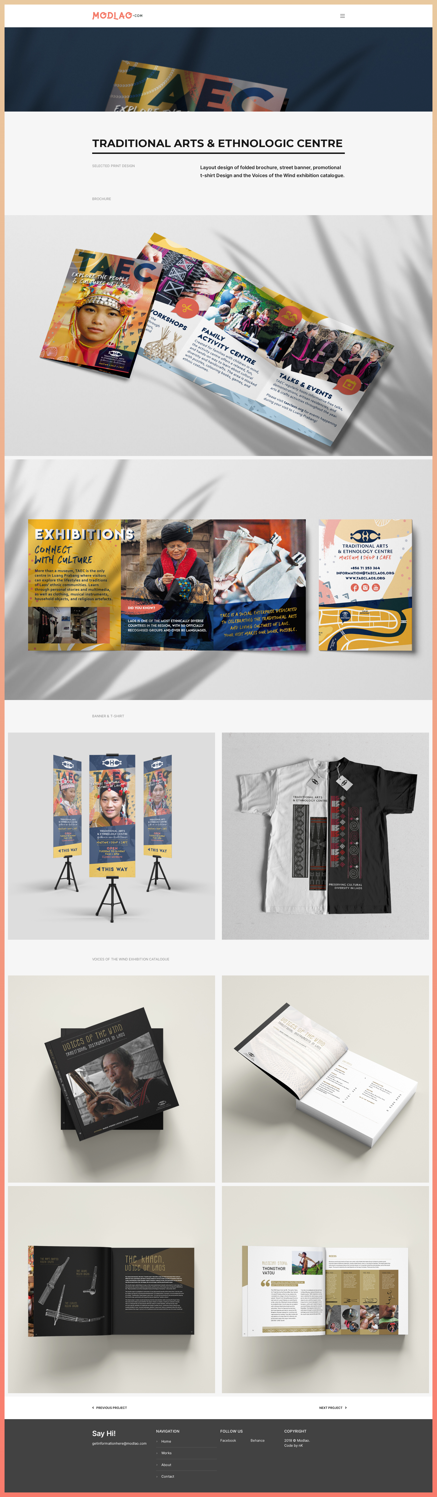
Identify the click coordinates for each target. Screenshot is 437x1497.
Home (166, 1441)
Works (166, 1453)
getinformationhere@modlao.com (119, 1443)
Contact (167, 1476)
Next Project (331, 1408)
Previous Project (111, 1408)
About (166, 1465)
